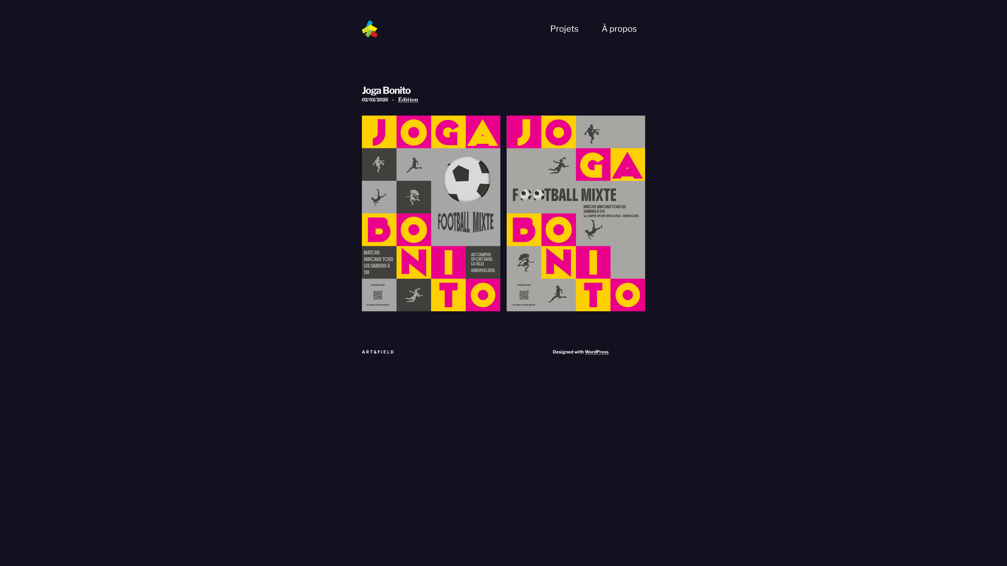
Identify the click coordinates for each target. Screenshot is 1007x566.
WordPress (597, 352)
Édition (408, 99)
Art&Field (378, 352)
